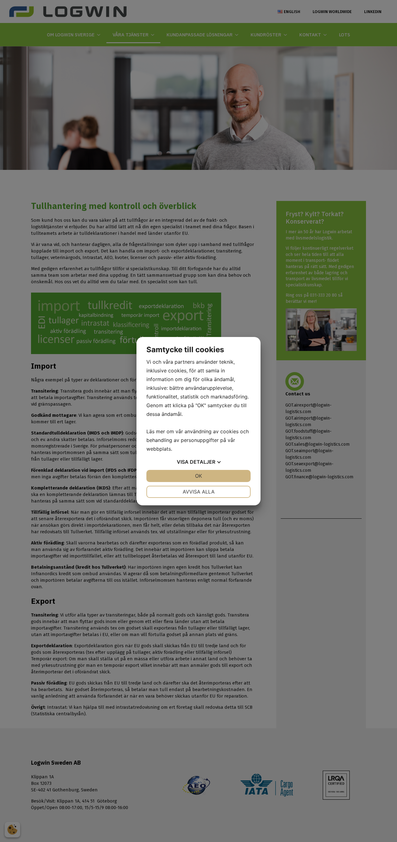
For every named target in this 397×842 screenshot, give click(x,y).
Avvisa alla (199, 492)
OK (198, 476)
